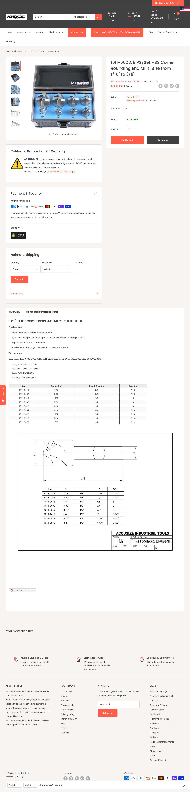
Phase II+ (154, 732)
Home (9, 32)
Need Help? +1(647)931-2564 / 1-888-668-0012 (117, 32)
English (12, 785)
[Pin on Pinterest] (166, 86)
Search (64, 696)
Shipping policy (68, 705)
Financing (10, 41)
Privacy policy (68, 714)
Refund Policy (16, 293)
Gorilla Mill (155, 714)
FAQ (150, 32)
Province (47, 262)
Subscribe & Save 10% (170, 3)
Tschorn (154, 737)
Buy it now (162, 139)
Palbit (152, 755)
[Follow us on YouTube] (82, 778)
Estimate (19, 279)
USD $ (28, 785)
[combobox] (51, 17)
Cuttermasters (157, 709)
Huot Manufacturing (159, 719)
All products (19, 51)
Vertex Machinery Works (162, 742)
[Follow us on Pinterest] (77, 778)
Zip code (78, 262)
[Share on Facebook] (160, 86)
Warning (65, 732)
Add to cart (127, 139)
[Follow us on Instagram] (71, 778)
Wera (152, 746)
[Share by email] (177, 86)
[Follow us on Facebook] (65, 778)
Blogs (63, 728)
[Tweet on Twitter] (172, 86)
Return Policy (67, 709)
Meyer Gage (156, 751)
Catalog (39, 32)
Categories (22, 32)
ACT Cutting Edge (158, 691)
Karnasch (154, 723)
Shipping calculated (136, 100)
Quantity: (115, 129)
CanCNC (154, 700)
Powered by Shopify (14, 776)
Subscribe (107, 713)
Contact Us (77, 32)
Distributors (54, 32)
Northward (155, 728)
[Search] (98, 17)
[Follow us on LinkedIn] (88, 778)
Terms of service (166, 32)
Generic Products (158, 760)
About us (65, 700)
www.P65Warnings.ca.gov (62, 171)
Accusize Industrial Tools (125, 81)
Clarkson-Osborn (158, 705)
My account (156, 18)
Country (15, 262)
